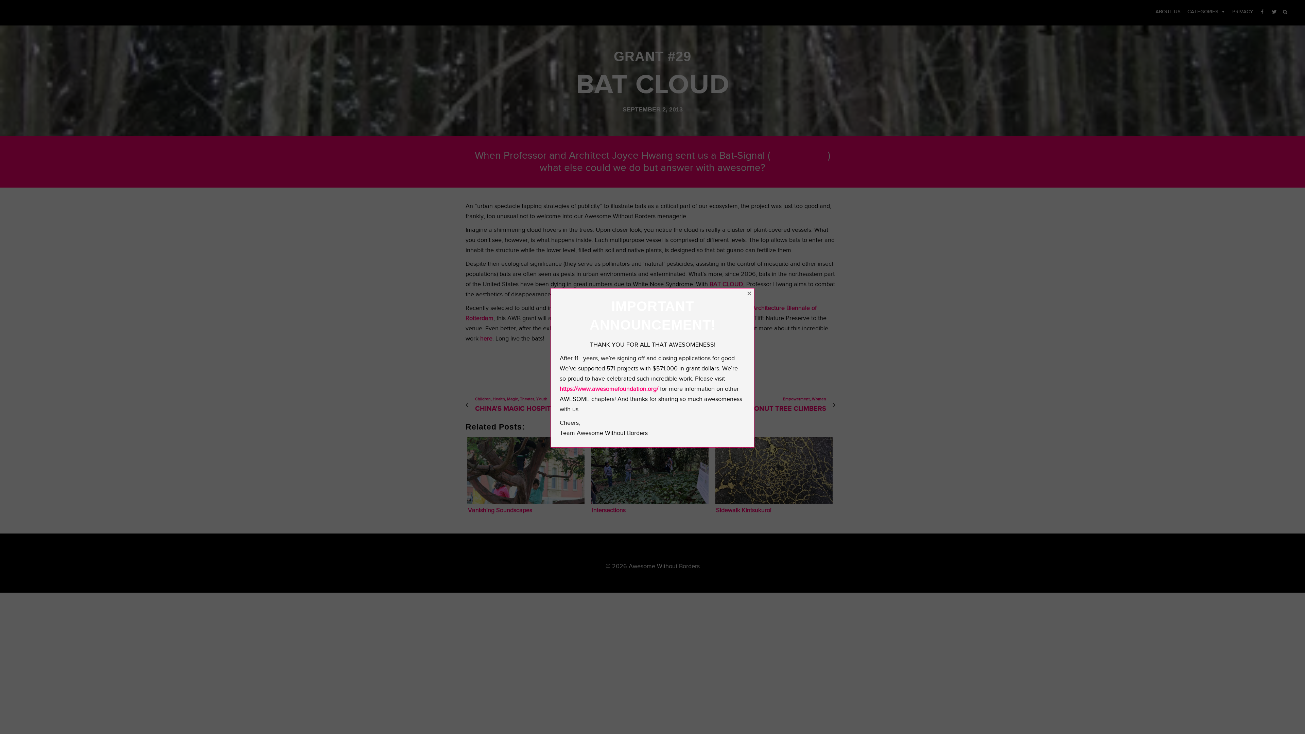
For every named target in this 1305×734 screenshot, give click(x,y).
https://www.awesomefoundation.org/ (609, 388)
